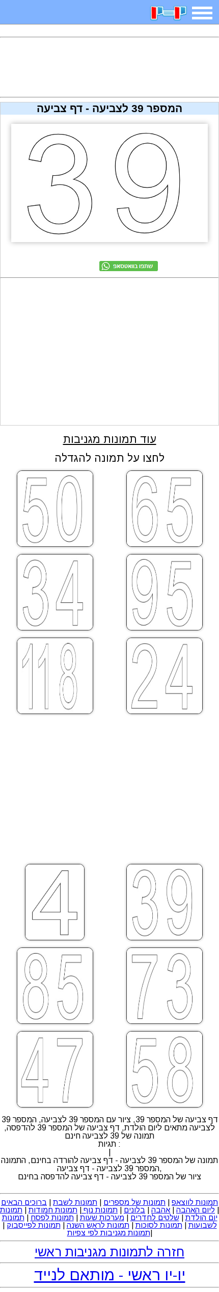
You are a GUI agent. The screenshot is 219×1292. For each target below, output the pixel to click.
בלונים (134, 1209)
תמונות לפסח (52, 1217)
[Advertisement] (109, 67)
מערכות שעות (102, 1217)
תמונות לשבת (75, 1202)
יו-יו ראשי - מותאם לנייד (109, 1275)
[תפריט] (202, 13)
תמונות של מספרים (134, 1202)
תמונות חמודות (53, 1209)
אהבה (160, 1209)
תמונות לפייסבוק (34, 1225)
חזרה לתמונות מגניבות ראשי (109, 1252)
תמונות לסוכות (158, 1225)
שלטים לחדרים (154, 1217)
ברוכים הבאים (24, 1202)
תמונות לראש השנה (98, 1225)
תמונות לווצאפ (195, 1202)
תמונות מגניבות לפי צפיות (108, 1232)
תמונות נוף (99, 1209)
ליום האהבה (195, 1209)
